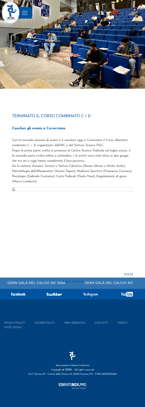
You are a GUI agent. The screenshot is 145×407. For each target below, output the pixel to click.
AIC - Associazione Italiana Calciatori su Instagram (91, 294)
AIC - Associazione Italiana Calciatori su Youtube (127, 294)
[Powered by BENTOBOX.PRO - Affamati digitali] (72, 387)
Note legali (12, 327)
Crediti (122, 323)
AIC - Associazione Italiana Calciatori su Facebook (18, 294)
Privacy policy (14, 323)
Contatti (101, 323)
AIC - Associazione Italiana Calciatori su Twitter (54, 294)
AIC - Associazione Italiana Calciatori (72, 356)
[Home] (10, 22)
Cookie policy (44, 323)
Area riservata (74, 323)
